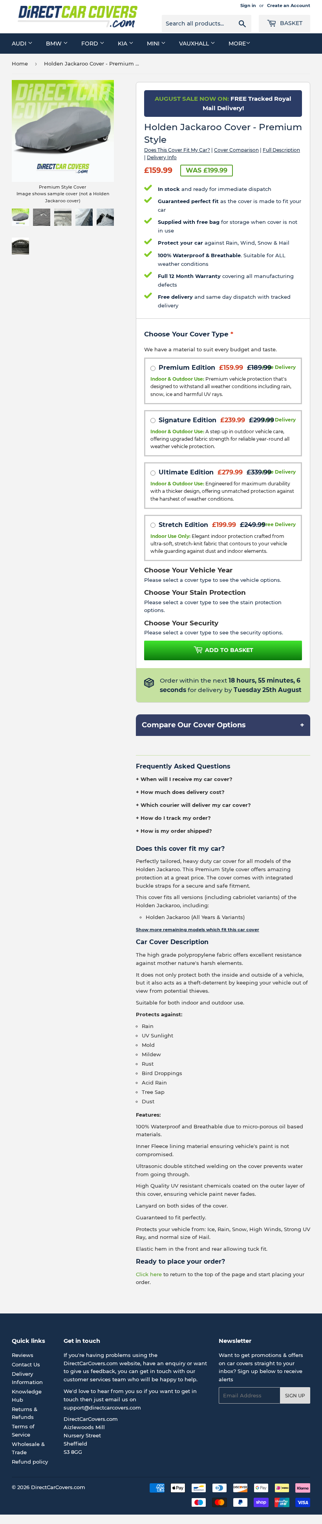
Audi (20, 43)
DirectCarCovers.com (58, 1487)
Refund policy (30, 1462)
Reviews (22, 1355)
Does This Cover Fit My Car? (177, 150)
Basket (290, 23)
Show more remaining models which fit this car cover (197, 929)
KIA (123, 43)
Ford (90, 43)
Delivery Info (162, 157)
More (237, 43)
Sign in (248, 5)
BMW (54, 43)
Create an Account (288, 5)
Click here (149, 1274)
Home (20, 63)
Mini (154, 43)
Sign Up (295, 1396)
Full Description (281, 150)
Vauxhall (194, 43)
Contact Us (26, 1364)
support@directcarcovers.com (102, 1407)
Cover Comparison (236, 150)
